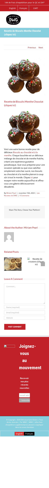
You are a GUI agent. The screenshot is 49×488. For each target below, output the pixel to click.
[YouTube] (39, 368)
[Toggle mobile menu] (44, 15)
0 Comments (24, 195)
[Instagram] (39, 376)
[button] (6, 264)
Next (41, 47)
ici (32, 177)
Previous (32, 47)
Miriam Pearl (11, 193)
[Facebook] (39, 360)
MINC (31, 422)
